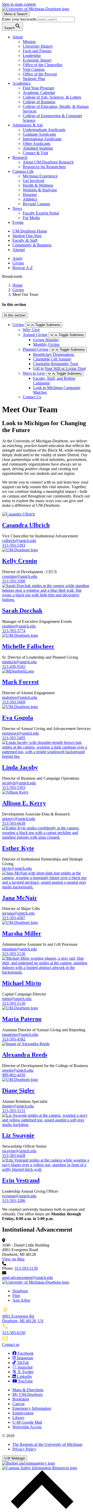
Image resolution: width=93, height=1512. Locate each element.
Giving (18, 263)
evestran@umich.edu (19, 1196)
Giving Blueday (46, 340)
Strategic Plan (34, 78)
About (17, 37)
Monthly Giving (46, 344)
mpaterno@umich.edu (20, 1034)
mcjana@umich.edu (18, 913)
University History (38, 46)
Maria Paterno (22, 1019)
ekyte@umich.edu (17, 868)
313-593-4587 (13, 918)
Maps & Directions (27, 1390)
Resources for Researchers (44, 167)
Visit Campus (34, 69)
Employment (22, 1413)
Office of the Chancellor (42, 65)
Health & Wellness (38, 185)
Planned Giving (35, 349)
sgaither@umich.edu (19, 626)
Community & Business (31, 245)
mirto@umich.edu (17, 998)
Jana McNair (19, 898)
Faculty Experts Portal (41, 213)
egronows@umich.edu (20, 733)
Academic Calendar (39, 92)
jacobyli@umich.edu (19, 783)
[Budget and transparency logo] (28, 1463)
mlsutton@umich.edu (19, 949)
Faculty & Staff (24, 240)
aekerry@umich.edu (18, 819)
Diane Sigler (18, 1090)
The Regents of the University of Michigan (47, 1444)
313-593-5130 (13, 953)
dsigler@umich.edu (18, 1106)
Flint (16, 1295)
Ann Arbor (21, 1300)
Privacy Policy (24, 1449)
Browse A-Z (22, 267)
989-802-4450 (13, 1075)
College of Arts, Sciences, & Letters (52, 97)
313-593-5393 (13, 545)
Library (18, 1417)
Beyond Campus (36, 204)
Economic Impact (37, 60)
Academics (21, 83)
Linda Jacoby (20, 767)
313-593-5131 (13, 1111)
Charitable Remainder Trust (55, 364)
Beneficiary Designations (53, 354)
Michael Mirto (21, 983)
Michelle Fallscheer (28, 646)
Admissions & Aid (27, 125)
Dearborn (20, 1291)
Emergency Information (31, 1408)
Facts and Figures (37, 51)
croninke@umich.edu (19, 576)
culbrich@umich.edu (19, 540)
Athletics (30, 199)
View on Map (13, 1259)
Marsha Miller (21, 933)
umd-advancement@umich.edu (27, 1277)
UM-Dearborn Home (29, 231)
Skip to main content (19, 4)
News (17, 208)
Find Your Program (38, 88)
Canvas (18, 1404)
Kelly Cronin (19, 560)
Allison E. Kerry (24, 803)
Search (12, 26)
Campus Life (23, 171)
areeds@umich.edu (17, 1070)
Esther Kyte (18, 848)
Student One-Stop (27, 236)
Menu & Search (15, 14)
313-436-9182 (13, 666)
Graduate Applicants (39, 134)
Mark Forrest (20, 681)
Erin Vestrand (21, 1180)
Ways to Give (34, 373)
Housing (30, 194)
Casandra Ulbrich (26, 525)
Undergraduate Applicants (44, 129)
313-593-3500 (13, 581)
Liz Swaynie (18, 1135)
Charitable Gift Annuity (52, 359)
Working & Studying (40, 190)
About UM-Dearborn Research (48, 162)
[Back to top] (41, 1507)
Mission (29, 41)
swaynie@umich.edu (19, 1151)
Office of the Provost (40, 74)
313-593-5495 (13, 738)
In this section (14, 315)
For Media (31, 218)
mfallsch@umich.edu (19, 662)
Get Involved (33, 180)
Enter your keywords (19, 19)
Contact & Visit (35, 153)
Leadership (32, 55)
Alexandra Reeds (24, 1054)
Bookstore (20, 1399)
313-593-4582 (13, 1039)
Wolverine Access (27, 1427)
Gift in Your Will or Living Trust (59, 368)
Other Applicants (36, 143)
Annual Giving (35, 334)
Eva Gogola (17, 717)
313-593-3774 (13, 631)
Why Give (31, 330)
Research (19, 157)
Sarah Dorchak (22, 610)
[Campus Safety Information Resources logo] (39, 1468)
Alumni (18, 249)
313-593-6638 (13, 823)
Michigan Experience (40, 176)
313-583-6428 (13, 1155)
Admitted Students (38, 148)
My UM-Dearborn (27, 1394)
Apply (17, 258)
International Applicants (42, 139)
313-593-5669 (13, 702)
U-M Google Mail (27, 1422)
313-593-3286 (13, 1200)
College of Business (39, 102)
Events (18, 222)
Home (17, 285)
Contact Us (32, 397)
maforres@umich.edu (19, 697)
